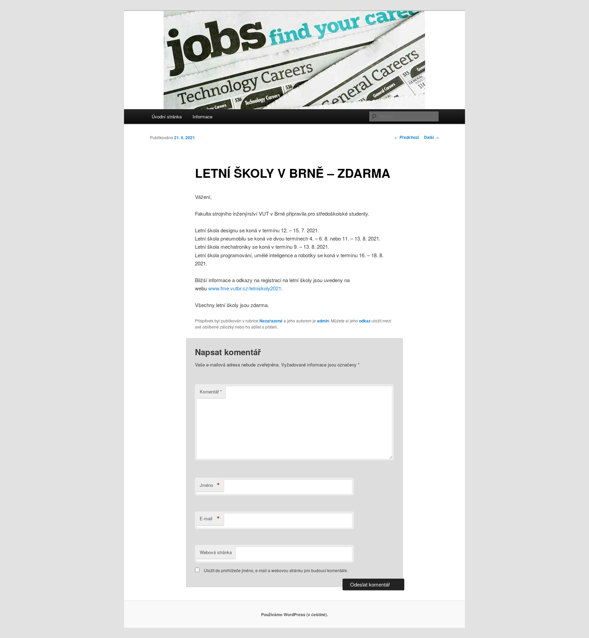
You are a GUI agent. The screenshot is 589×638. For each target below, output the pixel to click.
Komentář (211, 391)
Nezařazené (271, 321)
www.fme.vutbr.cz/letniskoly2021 (244, 288)
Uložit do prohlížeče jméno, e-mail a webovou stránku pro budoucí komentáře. (276, 570)
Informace (202, 116)
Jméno (210, 485)
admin (323, 321)
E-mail (210, 518)
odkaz (365, 321)
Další (431, 137)
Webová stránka (216, 552)
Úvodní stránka (167, 116)
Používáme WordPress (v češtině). (294, 614)
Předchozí (406, 137)
